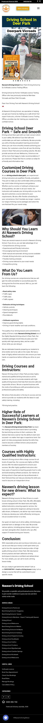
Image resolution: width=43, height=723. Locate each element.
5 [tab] (22, 80)
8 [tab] (29, 80)
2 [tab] (15, 80)
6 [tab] (25, 80)
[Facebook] (37, 1)
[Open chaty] (5, 717)
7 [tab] (27, 80)
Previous (4, 53)
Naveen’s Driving (8, 498)
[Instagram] (40, 1)
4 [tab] (20, 80)
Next (38, 53)
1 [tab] (13, 80)
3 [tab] (18, 80)
